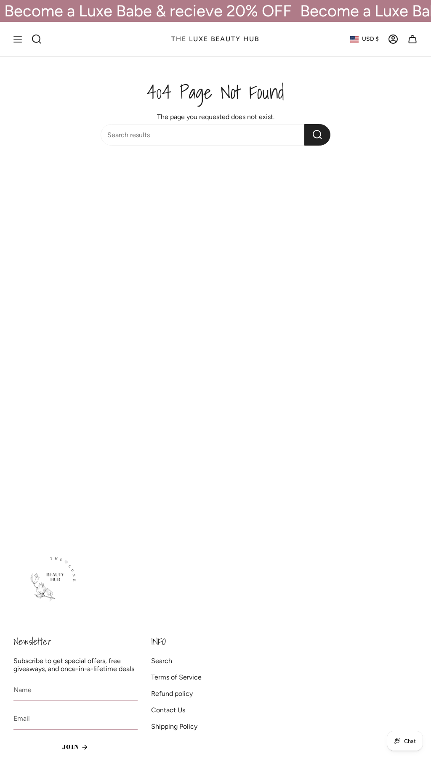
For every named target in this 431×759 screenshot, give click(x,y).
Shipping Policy (174, 726)
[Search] (317, 135)
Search (161, 661)
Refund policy (172, 694)
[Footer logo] (54, 580)
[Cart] (412, 39)
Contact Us (168, 710)
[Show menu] (17, 39)
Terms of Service (176, 677)
